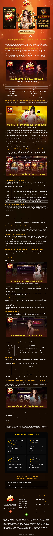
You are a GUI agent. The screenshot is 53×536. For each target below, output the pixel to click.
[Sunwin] (26, 3)
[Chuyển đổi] (6, 483)
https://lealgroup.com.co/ (44, 501)
